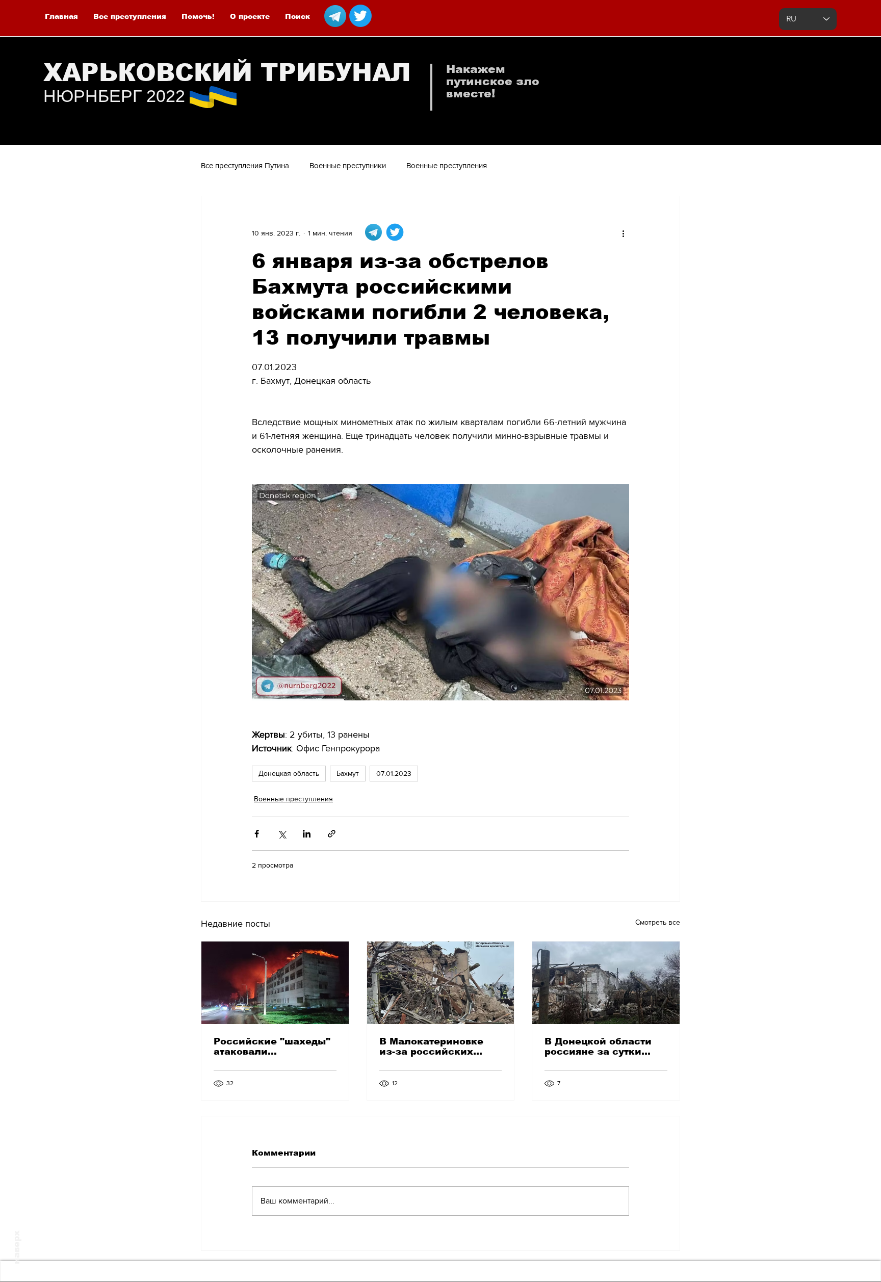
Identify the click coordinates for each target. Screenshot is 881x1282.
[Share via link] (331, 834)
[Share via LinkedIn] (307, 834)
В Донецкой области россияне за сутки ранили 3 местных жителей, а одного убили (598, 1046)
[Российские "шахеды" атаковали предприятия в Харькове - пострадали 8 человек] (275, 982)
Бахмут (347, 773)
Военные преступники (347, 165)
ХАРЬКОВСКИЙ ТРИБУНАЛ (227, 72)
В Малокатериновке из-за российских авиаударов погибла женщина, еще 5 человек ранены (432, 1046)
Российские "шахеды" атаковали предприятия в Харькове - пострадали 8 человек (273, 1046)
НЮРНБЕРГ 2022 (114, 96)
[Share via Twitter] (282, 834)
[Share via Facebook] (257, 834)
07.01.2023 (393, 773)
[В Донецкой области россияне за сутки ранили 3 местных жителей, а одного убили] (606, 982)
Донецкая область (288, 773)
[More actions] (623, 233)
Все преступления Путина (245, 165)
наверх (16, 1247)
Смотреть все (657, 922)
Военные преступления (446, 165)
